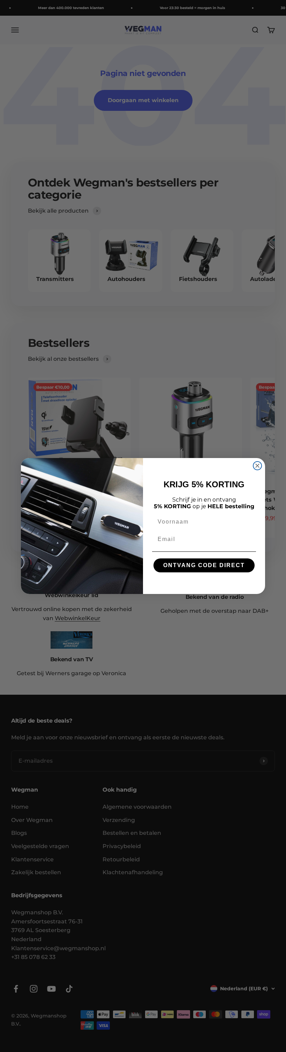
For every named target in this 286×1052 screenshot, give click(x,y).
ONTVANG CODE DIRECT (204, 565)
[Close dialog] (257, 466)
